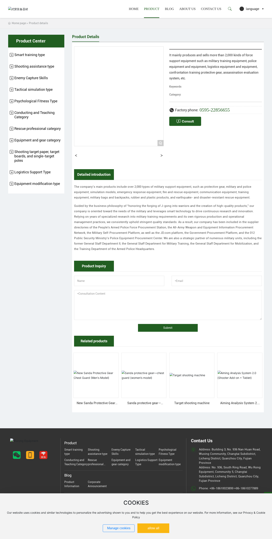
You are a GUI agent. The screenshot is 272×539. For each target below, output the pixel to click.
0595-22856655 (215, 110)
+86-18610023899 (221, 488)
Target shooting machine (191, 403)
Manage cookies (118, 528)
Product (151, 9)
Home (134, 9)
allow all (153, 528)
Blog (169, 9)
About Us (187, 9)
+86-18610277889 (246, 488)
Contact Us (211, 9)
